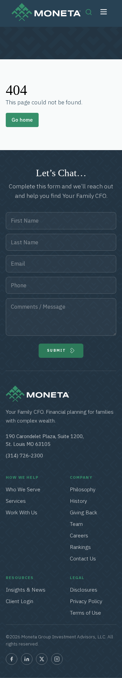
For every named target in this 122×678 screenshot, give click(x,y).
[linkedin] (27, 659)
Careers (79, 535)
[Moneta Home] (37, 400)
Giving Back (83, 512)
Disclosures (83, 589)
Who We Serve (23, 489)
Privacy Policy (86, 601)
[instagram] (57, 659)
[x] (41, 659)
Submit (56, 350)
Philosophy (83, 489)
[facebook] (11, 659)
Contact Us (83, 558)
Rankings (80, 546)
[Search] (89, 12)
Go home (22, 120)
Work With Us (21, 512)
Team (76, 523)
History (78, 500)
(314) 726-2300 (24, 455)
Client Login (19, 601)
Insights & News (25, 589)
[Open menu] (104, 12)
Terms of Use (85, 612)
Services (16, 500)
